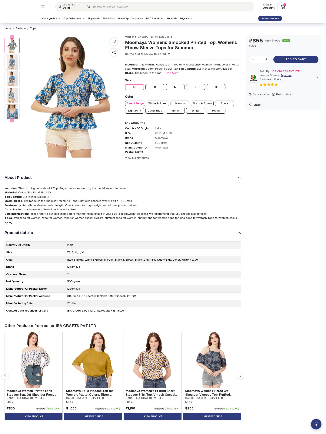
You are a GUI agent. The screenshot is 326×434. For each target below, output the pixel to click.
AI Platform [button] (109, 18)
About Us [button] (172, 18)
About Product (18, 177)
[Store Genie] (316, 424)
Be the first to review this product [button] (147, 54)
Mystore (286, 75)
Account (268, 7)
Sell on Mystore (270, 18)
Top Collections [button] (72, 18)
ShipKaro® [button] (94, 18)
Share (257, 104)
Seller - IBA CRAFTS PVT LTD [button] (25, 398)
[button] (43, 7)
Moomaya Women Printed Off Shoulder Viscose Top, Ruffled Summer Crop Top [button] (207, 392)
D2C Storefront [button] (155, 18)
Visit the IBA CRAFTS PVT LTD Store (148, 36)
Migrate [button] (185, 18)
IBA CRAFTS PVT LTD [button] (280, 71)
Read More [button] (171, 73)
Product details (19, 232)
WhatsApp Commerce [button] (130, 18)
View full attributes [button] (137, 158)
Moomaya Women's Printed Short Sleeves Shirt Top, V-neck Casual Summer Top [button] (150, 392)
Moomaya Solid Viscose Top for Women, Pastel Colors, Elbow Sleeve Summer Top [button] (89, 392)
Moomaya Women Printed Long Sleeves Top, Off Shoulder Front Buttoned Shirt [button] (30, 392)
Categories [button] (50, 18)
